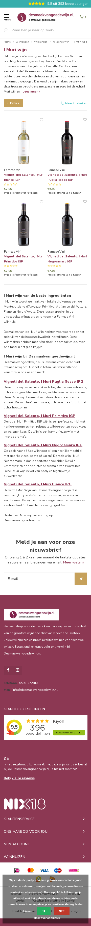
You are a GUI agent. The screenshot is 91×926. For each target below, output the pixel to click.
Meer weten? (73, 562)
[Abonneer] (81, 579)
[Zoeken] (7, 30)
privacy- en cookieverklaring (55, 904)
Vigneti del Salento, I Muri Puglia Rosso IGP (67, 177)
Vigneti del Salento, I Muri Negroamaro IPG (43, 445)
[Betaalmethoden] (17, 870)
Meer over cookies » (47, 917)
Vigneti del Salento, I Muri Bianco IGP (23, 177)
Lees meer (30, 91)
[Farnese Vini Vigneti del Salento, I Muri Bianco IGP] (23, 142)
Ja (44, 911)
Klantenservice (19, 819)
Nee (61, 911)
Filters (14, 103)
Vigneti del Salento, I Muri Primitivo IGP (23, 258)
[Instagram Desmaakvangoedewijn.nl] (17, 670)
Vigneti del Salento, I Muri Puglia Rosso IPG (43, 381)
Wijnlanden (22, 42)
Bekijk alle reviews (19, 778)
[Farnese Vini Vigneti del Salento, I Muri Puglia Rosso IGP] (67, 142)
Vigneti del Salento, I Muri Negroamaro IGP (67, 258)
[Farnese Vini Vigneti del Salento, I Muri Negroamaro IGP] (67, 224)
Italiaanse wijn (61, 42)
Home (7, 42)
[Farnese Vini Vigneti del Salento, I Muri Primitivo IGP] (23, 224)
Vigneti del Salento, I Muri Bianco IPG (38, 484)
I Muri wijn (80, 42)
